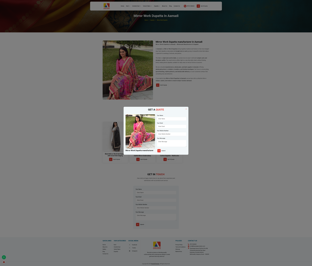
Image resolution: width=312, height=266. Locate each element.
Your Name (160, 115)
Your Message (161, 138)
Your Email (160, 123)
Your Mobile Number (163, 130)
